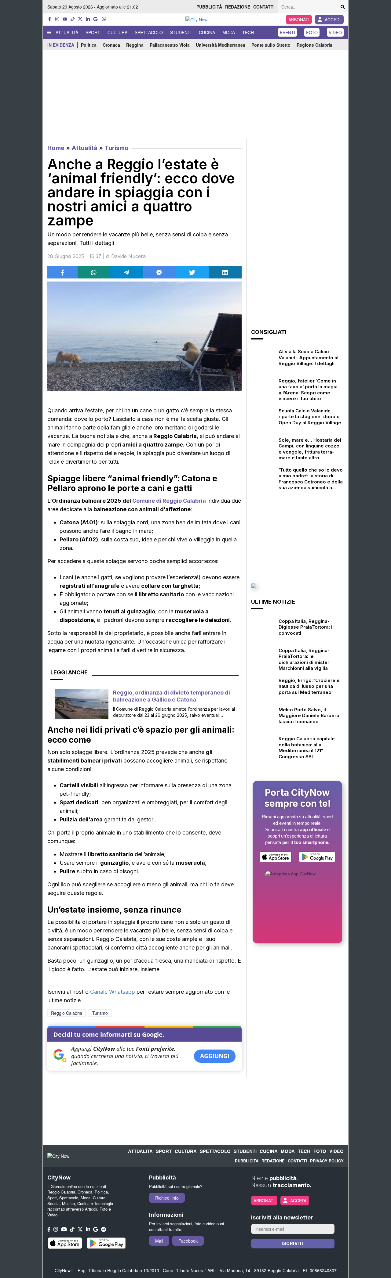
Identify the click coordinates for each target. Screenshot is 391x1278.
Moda (228, 32)
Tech (248, 32)
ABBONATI (298, 19)
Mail (159, 1241)
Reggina (135, 45)
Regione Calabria (314, 45)
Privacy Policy (327, 1161)
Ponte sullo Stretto (271, 45)
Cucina (207, 32)
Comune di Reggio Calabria (169, 500)
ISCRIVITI (293, 1243)
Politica (89, 45)
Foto (312, 32)
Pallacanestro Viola (170, 45)
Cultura (117, 32)
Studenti (181, 32)
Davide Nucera (128, 256)
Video (335, 32)
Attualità (67, 32)
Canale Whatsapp (112, 992)
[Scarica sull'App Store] (275, 858)
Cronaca (111, 45)
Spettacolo (149, 32)
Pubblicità (209, 7)
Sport (93, 32)
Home (55, 148)
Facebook (188, 1241)
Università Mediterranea (220, 45)
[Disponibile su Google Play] (317, 858)
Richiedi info (167, 1198)
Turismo (116, 148)
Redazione (237, 7)
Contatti (264, 7)
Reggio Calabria (66, 1013)
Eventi (287, 32)
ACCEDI (333, 19)
